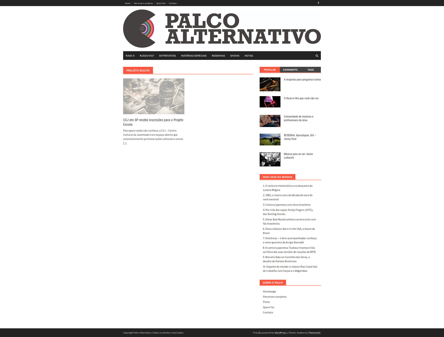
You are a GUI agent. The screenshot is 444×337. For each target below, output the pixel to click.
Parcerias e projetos (143, 3)
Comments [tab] (290, 69)
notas (249, 55)
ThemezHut (314, 332)
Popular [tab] (270, 69)
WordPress (281, 332)
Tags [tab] (311, 69)
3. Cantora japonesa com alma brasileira (286, 204)
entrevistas (167, 55)
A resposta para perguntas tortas (302, 79)
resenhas (218, 55)
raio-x (130, 55)
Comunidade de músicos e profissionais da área (298, 118)
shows (234, 55)
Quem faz (160, 3)
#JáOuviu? (147, 55)
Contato (173, 3)
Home (127, 3)
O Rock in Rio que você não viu (301, 98)
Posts (266, 302)
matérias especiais (194, 55)
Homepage (269, 291)
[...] (125, 143)
